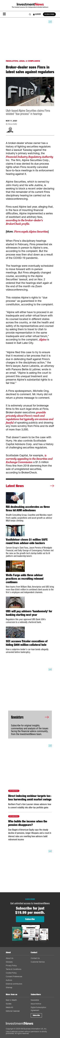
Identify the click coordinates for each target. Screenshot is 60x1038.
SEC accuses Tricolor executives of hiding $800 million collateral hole (26, 643)
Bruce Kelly (12, 124)
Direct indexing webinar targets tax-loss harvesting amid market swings (29, 797)
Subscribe (36, 1015)
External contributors (14, 984)
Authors (9, 980)
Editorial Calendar (13, 1011)
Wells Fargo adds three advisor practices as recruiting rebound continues (24, 578)
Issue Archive (36, 1004)
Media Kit (9, 1007)
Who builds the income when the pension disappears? (27, 823)
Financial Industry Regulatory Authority (29, 156)
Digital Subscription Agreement (38, 1008)
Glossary (9, 962)
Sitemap (9, 987)
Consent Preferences (14, 976)
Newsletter (35, 1000)
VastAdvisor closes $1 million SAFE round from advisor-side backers (27, 541)
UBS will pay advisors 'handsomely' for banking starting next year (29, 613)
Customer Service (38, 962)
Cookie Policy (11, 973)
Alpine (42, 339)
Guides (8, 1004)
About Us (9, 958)
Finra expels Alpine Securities (31, 231)
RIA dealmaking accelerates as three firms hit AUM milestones (28, 508)
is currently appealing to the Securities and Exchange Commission (29, 459)
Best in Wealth (11, 1000)
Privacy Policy (11, 965)
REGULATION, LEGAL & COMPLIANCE (23, 61)
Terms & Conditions (13, 969)
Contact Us (35, 958)
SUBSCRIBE (49, 14)
